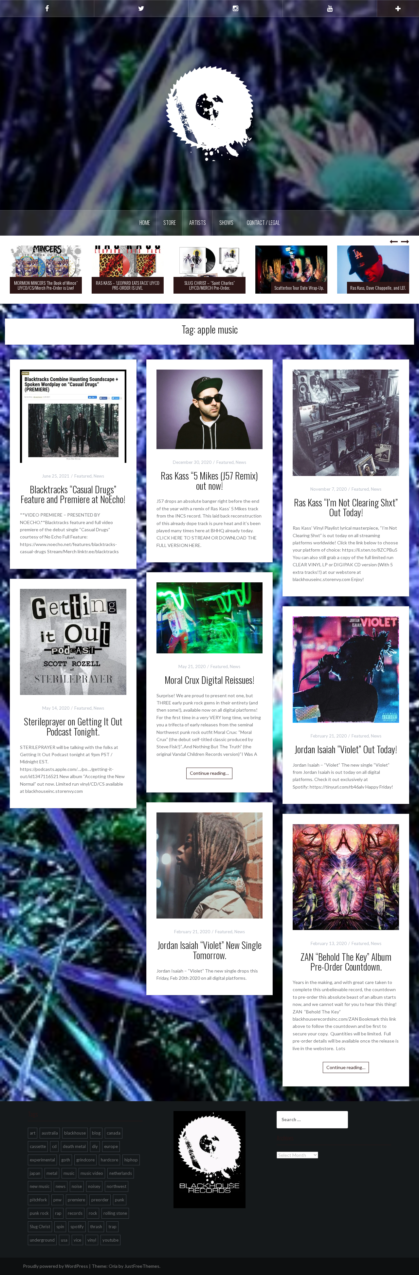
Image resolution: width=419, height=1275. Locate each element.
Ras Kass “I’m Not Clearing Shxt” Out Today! (346, 507)
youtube (110, 1240)
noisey (94, 1186)
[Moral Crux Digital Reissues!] (209, 617)
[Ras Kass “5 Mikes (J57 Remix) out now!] (209, 408)
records (75, 1213)
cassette (38, 1146)
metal (51, 1173)
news (60, 1186)
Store (169, 223)
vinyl (91, 1240)
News (99, 476)
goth (65, 1159)
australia (50, 1133)
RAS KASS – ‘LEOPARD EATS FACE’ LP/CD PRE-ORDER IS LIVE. (90, 285)
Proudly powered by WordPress (55, 1266)
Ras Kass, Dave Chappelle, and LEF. (341, 287)
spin (60, 1226)
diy (95, 1146)
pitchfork (38, 1199)
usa (64, 1240)
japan (35, 1173)
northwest (116, 1186)
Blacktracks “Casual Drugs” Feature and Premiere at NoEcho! (73, 494)
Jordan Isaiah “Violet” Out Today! (346, 749)
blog (96, 1133)
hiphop (131, 1159)
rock (93, 1213)
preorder (100, 1199)
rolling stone (115, 1213)
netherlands (120, 1173)
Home (144, 223)
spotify (77, 1226)
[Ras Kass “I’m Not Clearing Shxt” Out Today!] (346, 422)
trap (112, 1226)
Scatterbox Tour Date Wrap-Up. (262, 287)
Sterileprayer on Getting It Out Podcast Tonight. (73, 726)
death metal (74, 1146)
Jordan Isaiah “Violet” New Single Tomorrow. (209, 950)
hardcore (109, 1159)
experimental (42, 1159)
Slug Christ (40, 1226)
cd (54, 1146)
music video (92, 1173)
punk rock (39, 1213)
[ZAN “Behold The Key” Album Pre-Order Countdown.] (346, 876)
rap (58, 1213)
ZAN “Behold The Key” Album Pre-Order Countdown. (346, 962)
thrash (96, 1226)
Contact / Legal (263, 223)
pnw (57, 1199)
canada (113, 1133)
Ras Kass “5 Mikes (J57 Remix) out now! (209, 480)
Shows (226, 223)
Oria (113, 1266)
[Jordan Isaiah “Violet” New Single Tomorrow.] (209, 864)
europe (111, 1146)
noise (77, 1186)
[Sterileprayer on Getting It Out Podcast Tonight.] (73, 641)
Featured (83, 476)
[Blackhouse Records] (209, 113)
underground (42, 1240)
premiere (76, 1199)
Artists (197, 223)
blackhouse (75, 1133)
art (32, 1133)
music (69, 1173)
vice (77, 1240)
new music (39, 1186)
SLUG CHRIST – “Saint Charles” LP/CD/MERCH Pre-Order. (172, 285)
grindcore (85, 1159)
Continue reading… (209, 773)
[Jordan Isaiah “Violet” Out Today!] (346, 669)
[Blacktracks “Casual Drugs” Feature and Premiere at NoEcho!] (73, 415)
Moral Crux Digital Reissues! (209, 679)
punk (119, 1199)
